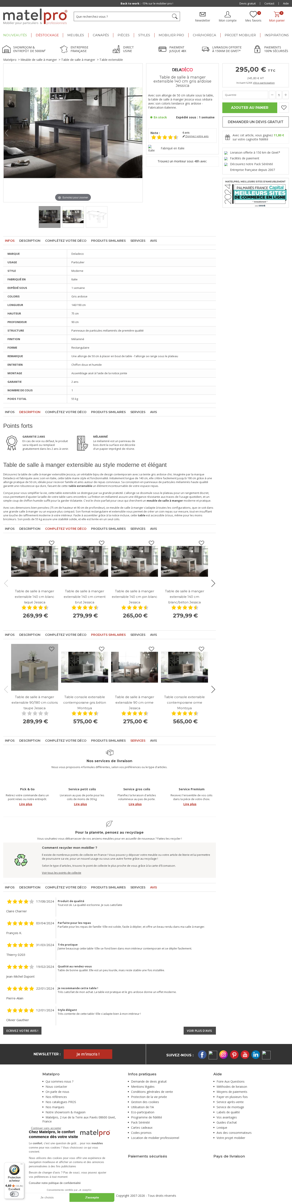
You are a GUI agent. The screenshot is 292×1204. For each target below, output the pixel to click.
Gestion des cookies (145, 1102)
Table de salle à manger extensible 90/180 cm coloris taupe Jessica (35, 702)
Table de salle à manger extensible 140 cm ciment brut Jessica (85, 596)
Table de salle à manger (78, 60)
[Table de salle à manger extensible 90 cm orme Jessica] (134, 667)
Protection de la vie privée (149, 1097)
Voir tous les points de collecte (61, 873)
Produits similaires (108, 241)
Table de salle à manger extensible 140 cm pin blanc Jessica (134, 596)
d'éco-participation (264, 82)
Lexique (222, 1127)
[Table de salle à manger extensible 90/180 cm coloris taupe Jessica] (34, 667)
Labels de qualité (228, 1112)
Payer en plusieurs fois (232, 1097)
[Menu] (21, 1165)
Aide (286, 3)
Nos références (56, 1097)
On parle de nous (57, 1092)
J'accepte (92, 1197)
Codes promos (141, 1133)
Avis (153, 241)
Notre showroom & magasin (66, 1112)
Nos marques (55, 1107)
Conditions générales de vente (152, 1092)
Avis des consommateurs (234, 1133)
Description (29, 241)
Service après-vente (230, 1102)
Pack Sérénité (140, 1122)
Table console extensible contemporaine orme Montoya (184, 702)
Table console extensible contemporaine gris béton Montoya (84, 702)
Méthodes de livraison (232, 1087)
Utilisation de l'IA (142, 1107)
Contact (269, 3)
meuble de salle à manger (126, 508)
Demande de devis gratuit (149, 1081)
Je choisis (47, 1197)
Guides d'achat (227, 1122)
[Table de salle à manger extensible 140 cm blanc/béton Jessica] (184, 561)
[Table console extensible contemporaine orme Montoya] (184, 667)
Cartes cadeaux (141, 1127)
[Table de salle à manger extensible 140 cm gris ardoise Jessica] (49, 217)
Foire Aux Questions (231, 1081)
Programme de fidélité (146, 1117)
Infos (10, 241)
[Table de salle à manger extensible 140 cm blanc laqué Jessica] (34, 561)
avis (186, 132)
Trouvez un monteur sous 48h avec (183, 161)
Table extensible (111, 60)
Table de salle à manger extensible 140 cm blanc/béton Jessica (184, 596)
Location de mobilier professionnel (155, 1138)
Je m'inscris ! (88, 1054)
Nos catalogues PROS (61, 1102)
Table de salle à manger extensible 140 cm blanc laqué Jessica (34, 596)
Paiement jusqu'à (147, 3)
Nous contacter (56, 1087)
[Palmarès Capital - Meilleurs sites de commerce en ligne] (255, 192)
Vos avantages (227, 1117)
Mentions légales (143, 1087)
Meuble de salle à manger (39, 60)
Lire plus (25, 804)
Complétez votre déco (65, 241)
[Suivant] (139, 133)
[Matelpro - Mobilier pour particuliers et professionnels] (35, 17)
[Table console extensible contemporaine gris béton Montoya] (84, 667)
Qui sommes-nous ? (59, 1081)
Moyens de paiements (232, 1092)
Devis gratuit (247, 3)
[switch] (14, 1194)
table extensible (65, 493)
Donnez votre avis (197, 136)
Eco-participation (142, 1112)
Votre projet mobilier (231, 1138)
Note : (155, 133)
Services (137, 241)
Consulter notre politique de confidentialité (55, 1183)
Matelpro (9, 60)
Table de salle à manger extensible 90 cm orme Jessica (134, 702)
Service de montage (230, 1107)
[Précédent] (6, 133)
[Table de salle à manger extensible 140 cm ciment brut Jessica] (84, 561)
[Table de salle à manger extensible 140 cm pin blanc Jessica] (134, 561)
